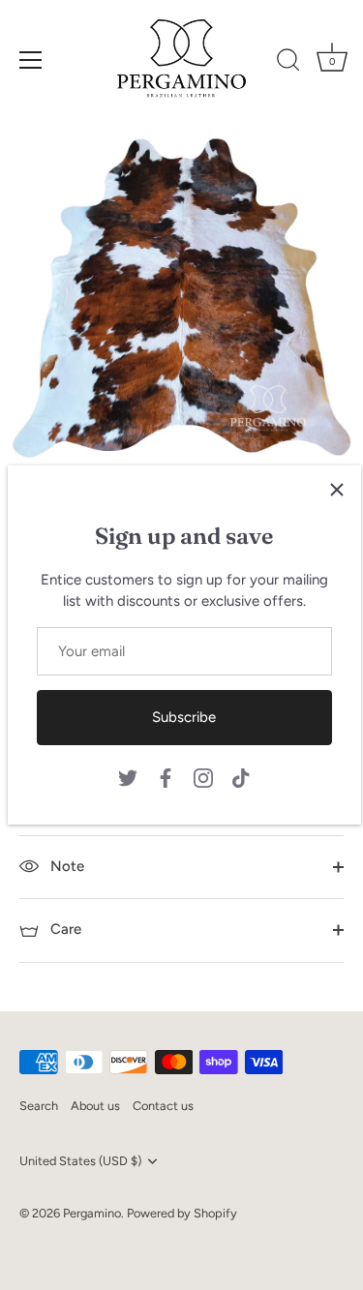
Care (63, 929)
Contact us (163, 1105)
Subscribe (184, 717)
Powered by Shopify (182, 1213)
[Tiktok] (241, 777)
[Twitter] (127, 777)
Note (65, 866)
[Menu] (31, 60)
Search (38, 1105)
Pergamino (92, 1213)
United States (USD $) (80, 1161)
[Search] (288, 63)
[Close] (337, 489)
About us (95, 1105)
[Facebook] (165, 777)
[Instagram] (203, 777)
